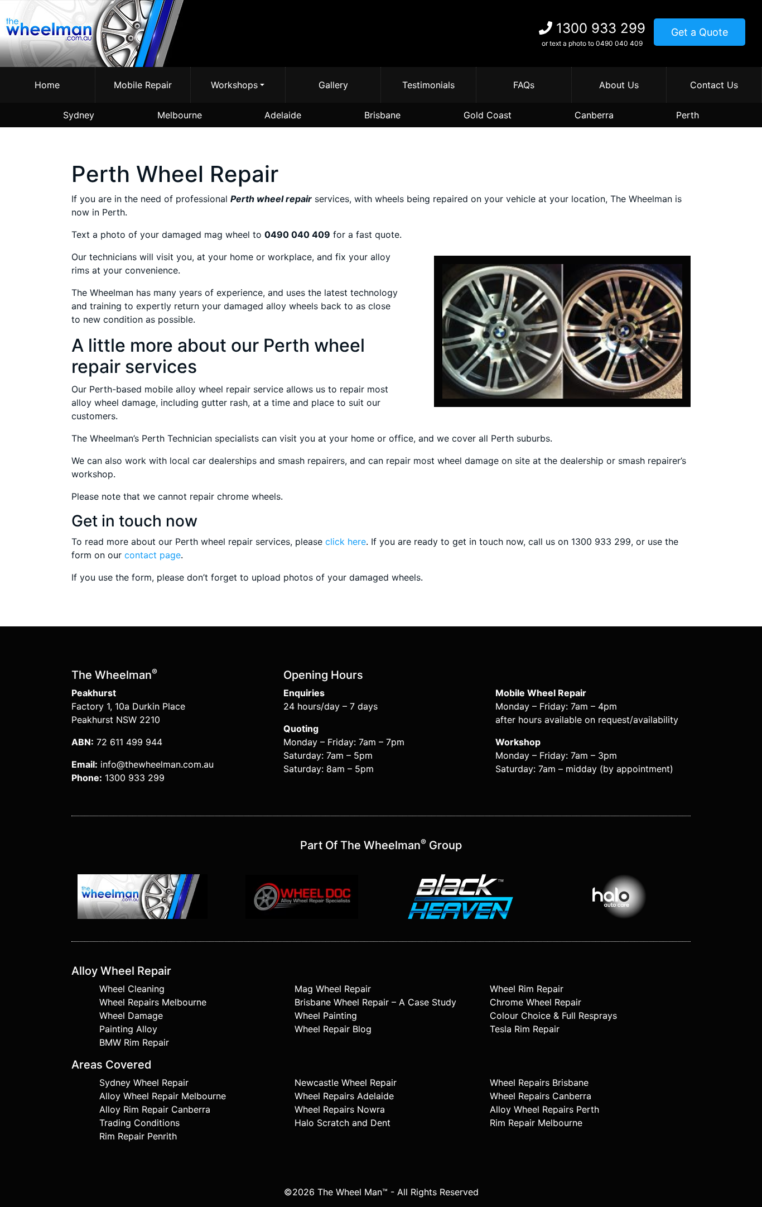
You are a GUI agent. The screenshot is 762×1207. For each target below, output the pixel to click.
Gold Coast (488, 115)
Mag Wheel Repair (333, 988)
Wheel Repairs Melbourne (152, 1002)
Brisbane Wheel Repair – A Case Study (375, 1002)
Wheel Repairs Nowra (340, 1109)
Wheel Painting (326, 1015)
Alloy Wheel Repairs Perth (544, 1109)
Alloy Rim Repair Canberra (154, 1109)
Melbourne (179, 115)
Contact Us (714, 84)
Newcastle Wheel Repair (346, 1082)
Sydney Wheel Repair (144, 1082)
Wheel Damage (131, 1015)
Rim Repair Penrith (138, 1136)
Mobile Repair (143, 84)
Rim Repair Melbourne (536, 1122)
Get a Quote (699, 32)
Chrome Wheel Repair (535, 1002)
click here (345, 541)
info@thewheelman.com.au (157, 764)
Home (47, 84)
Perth (687, 115)
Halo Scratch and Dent (342, 1122)
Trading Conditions (139, 1122)
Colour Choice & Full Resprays (553, 1015)
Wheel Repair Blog (333, 1028)
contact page (152, 555)
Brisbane (382, 115)
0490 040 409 (619, 43)
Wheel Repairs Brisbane (539, 1082)
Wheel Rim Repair (526, 988)
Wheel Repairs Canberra (540, 1095)
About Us (619, 84)
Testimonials (428, 84)
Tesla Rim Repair (525, 1028)
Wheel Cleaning (132, 988)
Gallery (333, 84)
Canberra (594, 115)
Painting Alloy (128, 1028)
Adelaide (282, 115)
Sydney (78, 115)
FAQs (523, 84)
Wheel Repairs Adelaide (344, 1095)
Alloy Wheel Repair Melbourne (162, 1095)
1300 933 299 (600, 28)
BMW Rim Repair (134, 1042)
